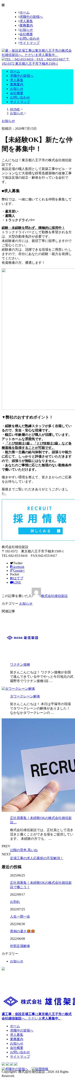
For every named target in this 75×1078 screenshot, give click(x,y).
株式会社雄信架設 (54, 596)
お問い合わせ (30, 38)
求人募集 (26, 21)
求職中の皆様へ (31, 16)
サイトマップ (30, 43)
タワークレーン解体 (25, 696)
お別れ (15, 901)
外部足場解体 (20, 946)
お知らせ (26, 30)
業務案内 (26, 25)
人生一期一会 (20, 916)
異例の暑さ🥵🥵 (22, 931)
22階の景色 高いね (24, 850)
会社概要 (26, 34)
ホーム (25, 12)
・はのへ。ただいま (37, 1016)
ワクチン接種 (20, 664)
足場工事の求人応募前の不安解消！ (36, 858)
